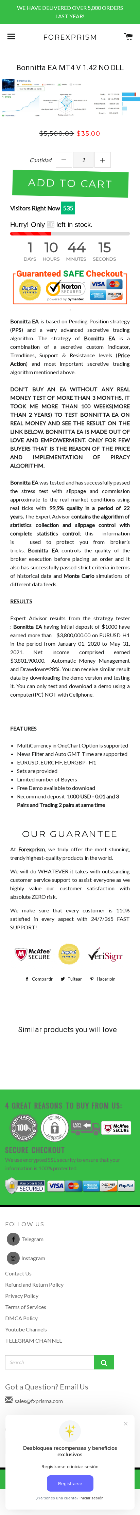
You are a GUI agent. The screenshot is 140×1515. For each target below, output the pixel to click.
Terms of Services (25, 1307)
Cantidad (40, 160)
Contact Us (18, 1273)
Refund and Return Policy (34, 1284)
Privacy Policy (21, 1295)
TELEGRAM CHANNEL (33, 1340)
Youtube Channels (26, 1329)
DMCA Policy (21, 1318)
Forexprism (70, 37)
